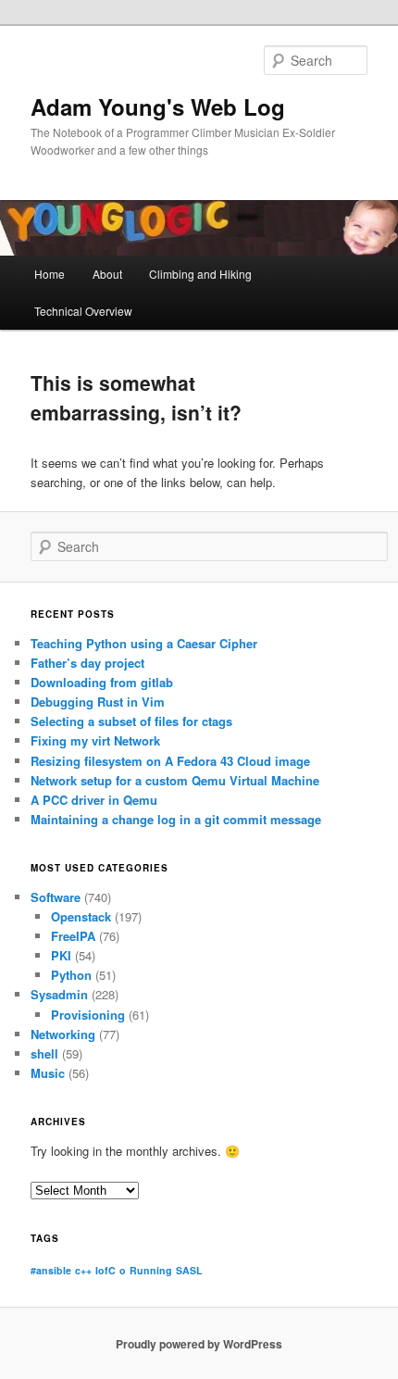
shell (44, 1053)
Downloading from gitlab (102, 682)
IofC (105, 1270)
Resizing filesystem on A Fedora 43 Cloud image (170, 761)
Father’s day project (87, 662)
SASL (189, 1270)
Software (56, 897)
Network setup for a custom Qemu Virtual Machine (175, 780)
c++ (83, 1270)
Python (71, 975)
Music (48, 1073)
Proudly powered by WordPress (199, 1343)
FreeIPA (73, 936)
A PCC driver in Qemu (94, 800)
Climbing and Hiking (200, 274)
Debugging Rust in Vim (98, 701)
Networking (63, 1034)
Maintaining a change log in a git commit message (176, 819)
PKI (61, 955)
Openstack (81, 916)
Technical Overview (83, 311)
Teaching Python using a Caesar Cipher (144, 643)
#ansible (51, 1270)
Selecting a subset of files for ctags (131, 721)
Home (49, 274)
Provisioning (88, 1014)
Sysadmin (59, 994)
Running (151, 1270)
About (107, 274)
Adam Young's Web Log (158, 106)
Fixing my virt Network (95, 740)
